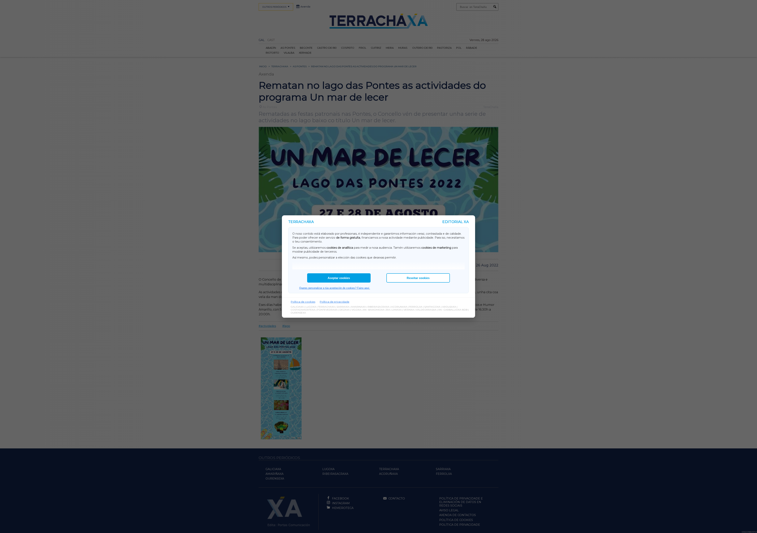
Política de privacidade (334, 301)
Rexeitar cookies (418, 278)
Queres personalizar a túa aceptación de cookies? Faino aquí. (334, 288)
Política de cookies (303, 301)
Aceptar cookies (339, 278)
